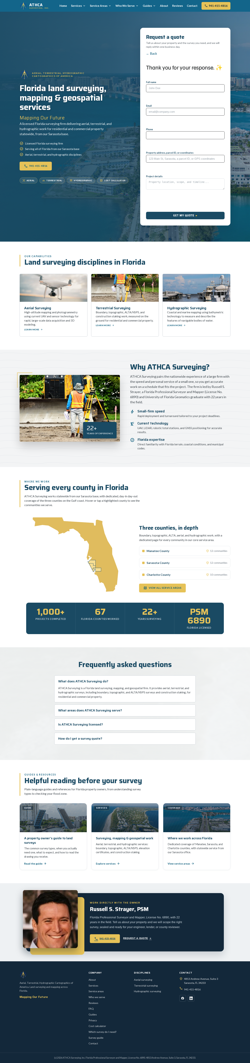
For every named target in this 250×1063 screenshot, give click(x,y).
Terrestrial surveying (146, 985)
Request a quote (137, 938)
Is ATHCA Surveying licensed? (80, 724)
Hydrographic (81, 180)
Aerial (31, 180)
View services (67, 165)
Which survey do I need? (103, 1031)
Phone (149, 129)
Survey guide (96, 1037)
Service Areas (100, 6)
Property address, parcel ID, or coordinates (169, 152)
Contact (192, 5)
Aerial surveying (143, 979)
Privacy (93, 1020)
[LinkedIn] (191, 998)
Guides (149, 6)
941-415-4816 (215, 6)
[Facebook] (182, 998)
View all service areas (162, 588)
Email (149, 105)
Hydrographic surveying (147, 991)
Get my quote (183, 215)
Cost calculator (113, 180)
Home (63, 5)
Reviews (177, 5)
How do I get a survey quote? (80, 738)
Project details (154, 176)
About (164, 5)
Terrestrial (52, 180)
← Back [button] (151, 53)
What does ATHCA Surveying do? (83, 681)
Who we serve (97, 997)
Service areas (96, 991)
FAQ (91, 1008)
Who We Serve (127, 6)
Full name (151, 82)
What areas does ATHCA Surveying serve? (90, 710)
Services (78, 6)
